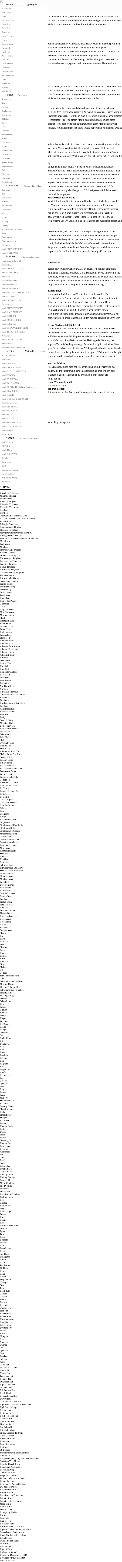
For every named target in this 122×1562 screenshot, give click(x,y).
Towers (4, 40)
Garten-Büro (5, 896)
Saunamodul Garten (9, 581)
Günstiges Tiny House (10, 1461)
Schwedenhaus (6, 865)
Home (2, 1052)
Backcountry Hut (7, 726)
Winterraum (5, 1313)
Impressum (6, 482)
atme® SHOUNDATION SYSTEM (15, 292)
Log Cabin (5, 1024)
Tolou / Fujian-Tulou (9, 1541)
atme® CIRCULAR (9, 363)
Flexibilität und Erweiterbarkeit (13, 348)
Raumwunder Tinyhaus (10, 561)
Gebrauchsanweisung (10, 470)
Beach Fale (5, 1291)
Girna (2, 1217)
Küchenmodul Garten (9, 578)
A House (4, 658)
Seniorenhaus (6, 853)
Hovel (2, 939)
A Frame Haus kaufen (10, 649)
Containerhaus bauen (9, 842)
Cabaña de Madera (8, 802)
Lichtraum (5, 131)
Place (2, 1135)
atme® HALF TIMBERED (12, 312)
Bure (2, 1245)
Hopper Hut (5, 1370)
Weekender (5, 1152)
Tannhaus (4, 907)
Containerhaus (6, 836)
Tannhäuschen (6, 905)
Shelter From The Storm (11, 754)
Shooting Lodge (7, 1109)
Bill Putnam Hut (7, 1390)
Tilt (1, 970)
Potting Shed (6, 1169)
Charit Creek (5, 1393)
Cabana (3, 808)
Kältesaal (4, 1447)
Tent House (5, 660)
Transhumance (6, 1322)
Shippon (3, 1118)
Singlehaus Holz (7, 828)
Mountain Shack (7, 626)
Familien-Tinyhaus (8, 564)
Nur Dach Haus (7, 686)
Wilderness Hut (7, 709)
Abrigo (3, 817)
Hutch (2, 959)
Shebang (4, 967)
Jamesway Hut (6, 1376)
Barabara (4, 1240)
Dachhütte (4, 683)
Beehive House (6, 1197)
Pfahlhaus (4, 1189)
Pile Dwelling (6, 1186)
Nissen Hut (5, 1373)
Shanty (3, 933)
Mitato (3, 1330)
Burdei (3, 1271)
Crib (2, 1041)
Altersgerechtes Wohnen (33, 186)
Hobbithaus (5, 598)
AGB (4, 466)
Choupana (4, 814)
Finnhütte (4, 700)
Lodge (3, 1030)
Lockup (3, 1058)
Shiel (2, 964)
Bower (3, 1137)
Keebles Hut (5, 1410)
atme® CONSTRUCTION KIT (14, 269)
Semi (2, 1163)
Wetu (2, 1362)
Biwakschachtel (7, 711)
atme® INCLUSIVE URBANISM (15, 399)
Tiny (2, 1089)
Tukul (2, 1262)
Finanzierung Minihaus (10, 550)
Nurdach (4, 689)
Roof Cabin (5, 675)
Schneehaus (5, 998)
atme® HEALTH (8, 395)
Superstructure (7, 72)
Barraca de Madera (8, 785)
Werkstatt (5, 107)
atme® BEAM (7, 265)
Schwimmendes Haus (9, 976)
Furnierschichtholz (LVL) (11, 261)
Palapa (3, 1299)
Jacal (2, 1234)
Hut (1, 936)
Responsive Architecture (11, 1467)
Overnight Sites (7, 743)
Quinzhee (4, 1350)
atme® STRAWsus (9, 324)
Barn (2, 1061)
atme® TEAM (7, 450)
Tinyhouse (4, 513)
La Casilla (4, 797)
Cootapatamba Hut (8, 1396)
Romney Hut (5, 1379)
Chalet (3, 1027)
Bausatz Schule (7, 1498)
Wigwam (4, 1064)
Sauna (4, 127)
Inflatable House (8, 75)
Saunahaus (4, 856)
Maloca (3, 1242)
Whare (3, 1007)
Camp (2, 950)
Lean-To (4, 941)
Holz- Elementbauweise (30, 257)
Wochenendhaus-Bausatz (11, 768)
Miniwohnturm (7, 873)
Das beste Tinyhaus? (9, 1487)
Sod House (5, 1254)
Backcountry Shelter (9, 729)
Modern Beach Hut (8, 1367)
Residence (4, 1129)
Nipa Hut (4, 1342)
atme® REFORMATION (11, 422)
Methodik (30, 351)
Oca (1, 1348)
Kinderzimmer (7, 99)
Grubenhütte (5, 922)
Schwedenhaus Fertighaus (11, 870)
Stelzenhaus (5, 1191)
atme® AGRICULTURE (23, 354)
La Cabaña (5, 794)
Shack (2, 618)
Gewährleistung (8, 474)
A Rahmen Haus (7, 655)
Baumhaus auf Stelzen (10, 1194)
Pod (1, 1078)
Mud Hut (4, 1098)
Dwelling (4, 1055)
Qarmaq (3, 1345)
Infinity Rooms (7, 162)
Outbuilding (5, 1038)
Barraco (3, 811)
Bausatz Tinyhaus (8, 552)
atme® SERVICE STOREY (12, 249)
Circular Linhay (7, 1436)
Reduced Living (7, 1470)
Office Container (7, 893)
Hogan (3, 1018)
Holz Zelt (4, 666)
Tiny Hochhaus (7, 609)
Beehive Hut (5, 1206)
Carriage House (7, 1180)
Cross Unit (6, 28)
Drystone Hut (6, 1328)
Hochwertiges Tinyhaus (10, 558)
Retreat (3, 1123)
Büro (3, 123)
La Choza (4, 788)
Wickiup (3, 1021)
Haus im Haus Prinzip (10, 1464)
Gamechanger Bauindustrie (12, 1532)
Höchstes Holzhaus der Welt (12, 1526)
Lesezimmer (6, 178)
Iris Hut (3, 1305)
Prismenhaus (5, 635)
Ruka (2, 1251)
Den (2, 1086)
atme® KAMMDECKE (11, 288)
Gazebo (3, 1296)
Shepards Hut (6, 1279)
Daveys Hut (5, 1399)
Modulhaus (5, 541)
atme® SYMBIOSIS (9, 411)
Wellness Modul (7, 575)
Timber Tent (5, 663)
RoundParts (6, 83)
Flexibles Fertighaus (9, 530)
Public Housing (7, 56)
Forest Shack (6, 629)
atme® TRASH (7, 415)
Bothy (2, 717)
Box (2, 1047)
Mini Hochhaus (7, 612)
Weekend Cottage (8, 774)
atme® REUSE (7, 344)
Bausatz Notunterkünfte (10, 1501)
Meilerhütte (5, 731)
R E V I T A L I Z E (9, 434)
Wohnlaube (5, 927)
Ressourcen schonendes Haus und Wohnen (19, 538)
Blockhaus (4, 859)
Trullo (3, 1259)
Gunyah (3, 1010)
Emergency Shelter (8, 1512)
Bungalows (6, 32)
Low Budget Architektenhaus (13, 1484)
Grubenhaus (5, 919)
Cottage (3, 973)
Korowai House (7, 1492)
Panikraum (6, 158)
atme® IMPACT (8, 419)
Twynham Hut (6, 1382)
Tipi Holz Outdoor (8, 672)
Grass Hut (4, 1365)
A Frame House (7, 641)
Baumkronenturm (8, 1489)
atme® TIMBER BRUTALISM (14, 332)
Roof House (5, 680)
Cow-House (5, 1146)
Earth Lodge (5, 1211)
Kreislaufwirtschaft (8, 1552)
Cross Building (7, 64)
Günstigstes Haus (7, 1472)
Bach (2, 1049)
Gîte (2, 1157)
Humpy (3, 1012)
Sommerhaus (6, 930)
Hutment (4, 961)
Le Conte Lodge (7, 1413)
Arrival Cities (6, 1507)
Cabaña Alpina (6, 800)
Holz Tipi (4, 669)
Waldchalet (5, 595)
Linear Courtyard (8, 36)
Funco (3, 1214)
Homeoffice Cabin (8, 601)
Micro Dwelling (7, 1183)
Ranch (3, 1160)
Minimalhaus (6, 499)
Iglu (2, 1004)
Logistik (10, 351)
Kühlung (5, 221)
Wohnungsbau (7, 336)
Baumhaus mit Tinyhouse (11, 1495)
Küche (4, 146)
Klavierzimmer (7, 150)
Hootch (3, 956)
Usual (4, 16)
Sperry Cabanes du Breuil (11, 1433)
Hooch (3, 953)
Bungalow (4, 1044)
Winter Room (6, 1316)
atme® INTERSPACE (10, 253)
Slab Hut (4, 1311)
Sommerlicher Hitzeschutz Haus (14, 1453)
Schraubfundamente (9, 281)
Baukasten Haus (7, 1524)
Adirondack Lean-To (9, 751)
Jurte (2, 1288)
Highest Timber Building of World (15, 1529)
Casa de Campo (7, 805)
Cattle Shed (5, 1166)
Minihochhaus (6, 879)
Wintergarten (23, 95)
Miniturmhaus (6, 876)
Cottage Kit (5, 780)
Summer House (7, 1100)
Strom (4, 233)
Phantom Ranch (7, 1424)
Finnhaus (4, 706)
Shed (2, 944)
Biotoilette (5, 202)
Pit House (4, 1268)
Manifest (10, 4)
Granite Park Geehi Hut (10, 1401)
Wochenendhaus (7, 765)
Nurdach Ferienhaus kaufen (12, 694)
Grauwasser (6, 210)
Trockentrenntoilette (9, 241)
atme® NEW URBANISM (12, 426)
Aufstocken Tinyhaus (9, 570)
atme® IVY (6, 277)
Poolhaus (4, 899)
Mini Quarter (6, 12)
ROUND (5, 87)
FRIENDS (6, 446)
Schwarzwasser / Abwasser (12, 229)
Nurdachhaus (7, 8)
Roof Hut (4, 714)
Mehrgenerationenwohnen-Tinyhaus (16, 533)
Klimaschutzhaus (7, 1430)
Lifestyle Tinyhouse (9, 524)
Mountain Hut (6, 1387)
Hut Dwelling (6, 763)
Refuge (3, 1092)
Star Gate (5, 60)
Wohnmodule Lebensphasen (12, 1478)
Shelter (3, 740)
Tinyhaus (4, 510)
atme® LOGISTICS (9, 403)
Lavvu (3, 1277)
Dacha (3, 1132)
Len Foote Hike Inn (9, 1416)
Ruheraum (5, 103)
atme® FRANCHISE (10, 391)
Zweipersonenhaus (8, 819)
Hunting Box (6, 1143)
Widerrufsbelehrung (9, 478)
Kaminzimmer (7, 111)
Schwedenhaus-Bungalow (11, 868)
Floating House (7, 984)
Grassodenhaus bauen (9, 916)
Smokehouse (5, 1115)
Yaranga (3, 1282)
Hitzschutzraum (7, 1319)
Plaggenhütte (6, 913)
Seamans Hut (6, 757)
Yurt (2, 1285)
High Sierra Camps (8, 1407)
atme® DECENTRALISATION (14, 371)
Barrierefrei (6, 190)
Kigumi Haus (6, 1549)
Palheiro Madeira (7, 1560)
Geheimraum (6, 198)
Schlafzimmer (7, 182)
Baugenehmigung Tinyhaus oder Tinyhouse (19, 1458)
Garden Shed (6, 1171)
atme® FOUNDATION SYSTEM (15, 328)
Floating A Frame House (11, 987)
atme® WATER (7, 430)
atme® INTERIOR (9, 316)
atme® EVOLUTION (10, 379)
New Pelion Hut (7, 1421)
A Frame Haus (6, 643)
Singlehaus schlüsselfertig (11, 825)
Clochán (3, 1203)
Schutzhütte (5, 734)
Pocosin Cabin (6, 760)
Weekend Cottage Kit (9, 777)
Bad (3, 170)
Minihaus (4, 547)
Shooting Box (6, 1140)
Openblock (6, 68)
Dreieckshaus (6, 632)
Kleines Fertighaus (8, 501)
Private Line (6, 24)
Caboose (3, 1081)
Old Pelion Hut (7, 1427)
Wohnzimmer (7, 135)
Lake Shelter (5, 737)
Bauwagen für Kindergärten (12, 1558)
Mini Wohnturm (7, 615)
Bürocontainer (6, 890)
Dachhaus (4, 677)
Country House (7, 1106)
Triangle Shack (7, 621)
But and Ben (5, 1075)
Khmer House (6, 1521)
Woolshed (4, 1120)
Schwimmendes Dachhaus (11, 981)
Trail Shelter (5, 746)
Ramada (3, 1302)
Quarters (4, 1083)
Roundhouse (5, 1248)
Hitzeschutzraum (7, 1438)
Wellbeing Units (8, 20)
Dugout (3, 1208)
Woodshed (4, 1103)
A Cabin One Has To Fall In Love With (17, 518)
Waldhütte (4, 697)
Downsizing (5, 589)
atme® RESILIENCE (10, 407)
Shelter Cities (6, 1509)
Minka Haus (5, 1543)
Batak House (5, 1325)
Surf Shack (5, 748)
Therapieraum (7, 154)
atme (2, 978)
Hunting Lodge (7, 1126)
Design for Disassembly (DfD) (13, 1555)
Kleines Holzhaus (8, 851)
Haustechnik (12, 185)
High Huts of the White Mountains (15, 1404)
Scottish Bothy (6, 720)
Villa (2, 1066)
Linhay (3, 1112)
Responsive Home (8, 1481)
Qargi (2, 1339)
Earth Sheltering (7, 1444)
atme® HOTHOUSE (9, 284)
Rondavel (4, 1356)
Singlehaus (5, 822)
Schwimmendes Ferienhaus (12, 990)
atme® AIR (6, 359)
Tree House (5, 1455)
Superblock (6, 48)
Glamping (4, 604)
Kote (2, 1223)
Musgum (4, 1336)
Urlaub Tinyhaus (7, 567)
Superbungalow (8, 44)
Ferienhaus (5, 544)
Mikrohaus (5, 848)
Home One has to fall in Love (13, 1535)
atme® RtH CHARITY (10, 383)
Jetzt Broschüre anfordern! (29, 438)
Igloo (2, 1231)
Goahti (3, 1220)
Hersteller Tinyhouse (9, 507)
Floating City (6, 993)
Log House (5, 1069)
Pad (1, 1154)
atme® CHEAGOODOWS (12, 300)
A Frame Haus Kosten (10, 646)
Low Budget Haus (8, 845)
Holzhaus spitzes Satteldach (12, 703)
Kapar (2, 1237)
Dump (3, 1015)
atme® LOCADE (8, 296)
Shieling (3, 947)
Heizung (5, 213)
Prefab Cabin (6, 902)
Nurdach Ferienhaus (9, 692)
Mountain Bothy (7, 723)
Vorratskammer (7, 166)
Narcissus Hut (6, 1419)
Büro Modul (5, 888)
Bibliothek (5, 119)
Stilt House (6, 52)
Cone (4, 79)
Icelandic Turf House (9, 1225)
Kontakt (10, 437)
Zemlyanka (5, 1265)
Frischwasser (7, 206)
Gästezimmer (6, 142)
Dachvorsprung (7, 304)
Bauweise (10, 256)
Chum (2, 1274)
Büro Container (7, 885)
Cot (1, 1035)
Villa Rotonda (6, 1546)
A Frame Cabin (7, 652)
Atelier (4, 139)
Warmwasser (6, 245)
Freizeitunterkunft (8, 910)
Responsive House (8, 1475)
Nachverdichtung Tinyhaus (12, 572)
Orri (2, 1353)
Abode (3, 1072)
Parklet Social (6, 584)
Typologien (31, 4)
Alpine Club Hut (7, 1384)
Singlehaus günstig (8, 834)
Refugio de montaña (9, 791)
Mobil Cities (5, 1504)
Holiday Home (6, 1174)
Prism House (5, 638)
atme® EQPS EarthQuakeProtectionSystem (18, 387)
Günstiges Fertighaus (9, 493)
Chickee (3, 1294)
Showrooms (6, 462)
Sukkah (3, 1359)
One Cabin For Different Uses (13, 516)
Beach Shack (5, 623)
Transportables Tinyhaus (11, 527)
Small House (5, 592)
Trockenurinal (7, 237)
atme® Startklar (7, 442)
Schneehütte (5, 1001)
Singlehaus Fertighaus (10, 831)
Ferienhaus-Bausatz (8, 771)
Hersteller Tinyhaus (9, 504)
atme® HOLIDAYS (9, 454)
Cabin (2, 606)
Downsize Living (7, 587)
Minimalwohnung (8, 496)
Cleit (2, 1200)
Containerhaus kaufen (9, 839)
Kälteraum (4, 1441)
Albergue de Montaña (9, 782)
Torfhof (3, 1228)
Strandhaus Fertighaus (10, 555)
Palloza (3, 1333)
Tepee (2, 1095)
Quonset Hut (5, 1308)
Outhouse (4, 1032)
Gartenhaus (5, 862)
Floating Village (7, 995)
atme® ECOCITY (8, 375)
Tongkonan (5, 1257)
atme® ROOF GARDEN (11, 320)
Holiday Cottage (7, 1177)
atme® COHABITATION (11, 367)
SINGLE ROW (7, 91)
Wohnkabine (5, 521)
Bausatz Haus (6, 1538)
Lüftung (5, 225)
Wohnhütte (5, 882)
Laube (3, 924)
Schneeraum (6, 115)
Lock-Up (4, 1149)
